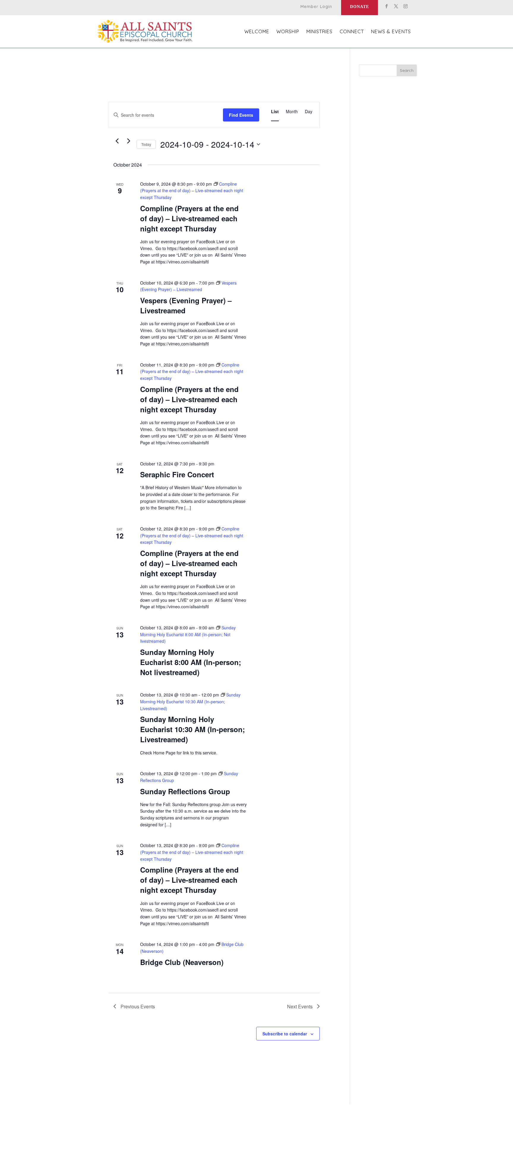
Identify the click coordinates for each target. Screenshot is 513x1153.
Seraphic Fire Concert (177, 474)
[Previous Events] (117, 141)
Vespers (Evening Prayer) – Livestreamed (186, 305)
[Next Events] (128, 141)
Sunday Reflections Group (185, 791)
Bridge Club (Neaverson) (182, 962)
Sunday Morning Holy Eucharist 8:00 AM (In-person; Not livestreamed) (190, 662)
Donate (359, 6)
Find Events (241, 115)
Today (146, 144)
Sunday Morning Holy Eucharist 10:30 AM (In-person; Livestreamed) (192, 729)
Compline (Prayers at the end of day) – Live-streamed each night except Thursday (189, 218)
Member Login (316, 6)
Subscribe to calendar (284, 1034)
